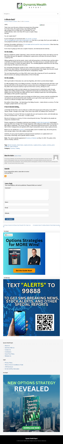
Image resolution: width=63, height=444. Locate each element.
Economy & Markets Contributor (10, 21)
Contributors (8, 352)
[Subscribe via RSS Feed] (5, 176)
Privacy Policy (8, 362)
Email (6, 207)
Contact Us (8, 349)
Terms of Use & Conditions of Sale (14, 364)
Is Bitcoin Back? (9, 19)
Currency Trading (15, 148)
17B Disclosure (9, 366)
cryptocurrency (37, 145)
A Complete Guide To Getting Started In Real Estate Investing (46, 225)
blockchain (20, 145)
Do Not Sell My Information (12, 369)
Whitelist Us (8, 356)
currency (21, 129)
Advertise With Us (9, 347)
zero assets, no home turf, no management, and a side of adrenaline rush (20, 39)
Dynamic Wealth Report (31, 438)
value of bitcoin (14, 146)
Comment (8, 188)
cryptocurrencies (28, 145)
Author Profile (18, 155)
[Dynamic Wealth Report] (31, 9)
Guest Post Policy (9, 354)
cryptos (44, 145)
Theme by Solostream (41, 440)
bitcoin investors (12, 145)
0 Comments (26, 21)
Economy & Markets (31, 138)
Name (6, 202)
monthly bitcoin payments (43, 122)
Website (7, 213)
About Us (7, 345)
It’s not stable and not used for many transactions (36, 44)
